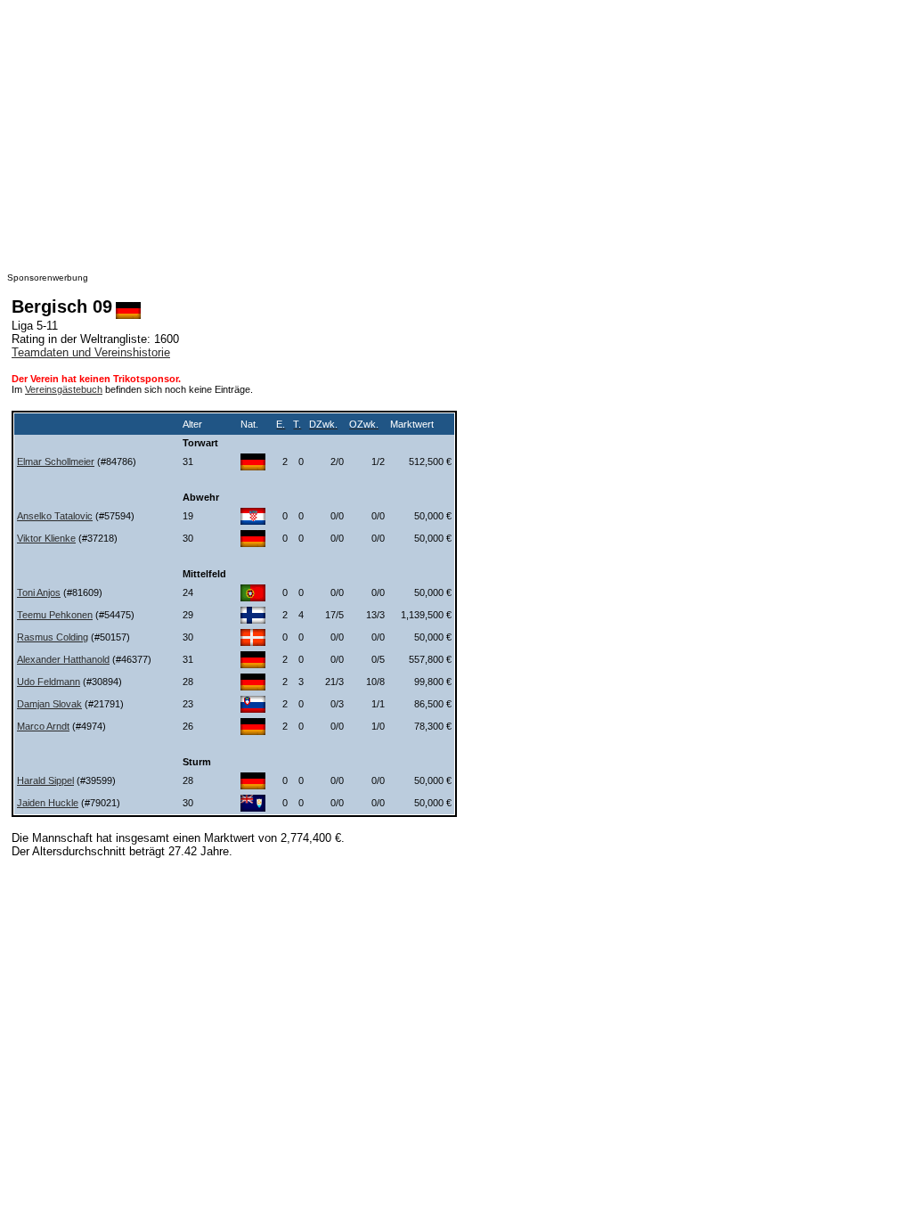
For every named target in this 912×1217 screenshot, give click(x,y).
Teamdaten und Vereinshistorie (91, 352)
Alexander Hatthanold (63, 659)
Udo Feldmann (48, 681)
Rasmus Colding (52, 637)
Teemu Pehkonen (55, 614)
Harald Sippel (45, 780)
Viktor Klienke (46, 538)
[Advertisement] (456, 132)
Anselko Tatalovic (55, 515)
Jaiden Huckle (47, 802)
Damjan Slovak (49, 703)
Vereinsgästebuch (63, 389)
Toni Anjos (39, 592)
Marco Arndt (43, 726)
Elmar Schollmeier (55, 461)
